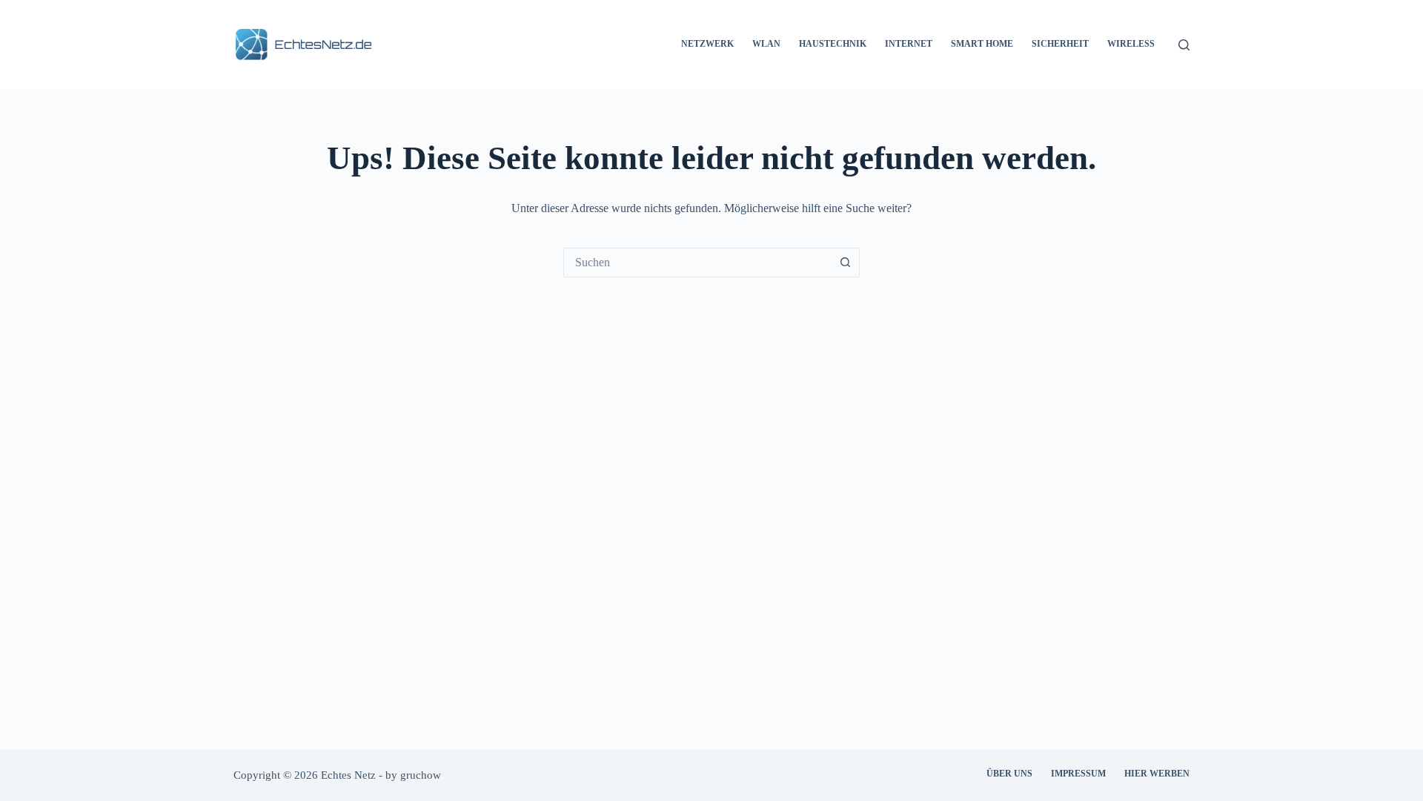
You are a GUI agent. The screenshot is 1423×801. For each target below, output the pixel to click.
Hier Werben (1157, 773)
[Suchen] (1184, 44)
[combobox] (697, 262)
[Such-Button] (845, 262)
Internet (908, 44)
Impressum (1078, 773)
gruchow (420, 775)
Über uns (1009, 773)
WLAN (766, 44)
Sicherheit (1060, 44)
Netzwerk (707, 44)
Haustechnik (832, 44)
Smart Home (982, 44)
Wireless (1131, 44)
